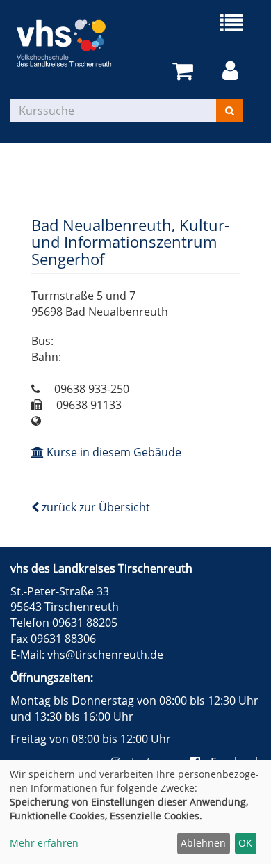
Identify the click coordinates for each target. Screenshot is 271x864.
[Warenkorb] (185, 71)
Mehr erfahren (44, 842)
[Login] (232, 71)
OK (245, 842)
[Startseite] (73, 43)
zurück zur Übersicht (94, 507)
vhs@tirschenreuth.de (105, 654)
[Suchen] (229, 110)
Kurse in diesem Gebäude (112, 452)
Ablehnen (203, 842)
